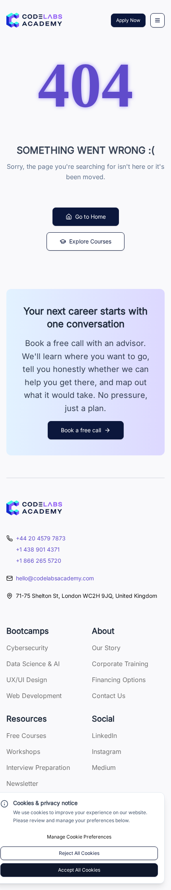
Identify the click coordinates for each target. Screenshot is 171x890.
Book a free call (81, 430)
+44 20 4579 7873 (41, 538)
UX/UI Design (26, 680)
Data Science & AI (33, 664)
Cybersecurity (27, 648)
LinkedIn (104, 736)
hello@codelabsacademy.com (55, 578)
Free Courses (26, 736)
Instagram (106, 752)
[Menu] (157, 20)
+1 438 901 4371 (38, 549)
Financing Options (119, 680)
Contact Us (108, 696)
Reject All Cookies (79, 853)
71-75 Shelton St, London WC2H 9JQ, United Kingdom (86, 595)
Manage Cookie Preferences (79, 837)
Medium (104, 767)
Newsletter (22, 783)
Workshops (23, 752)
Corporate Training (120, 664)
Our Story (106, 648)
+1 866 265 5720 (38, 560)
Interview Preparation (38, 767)
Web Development (34, 696)
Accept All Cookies (79, 870)
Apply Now (128, 20)
